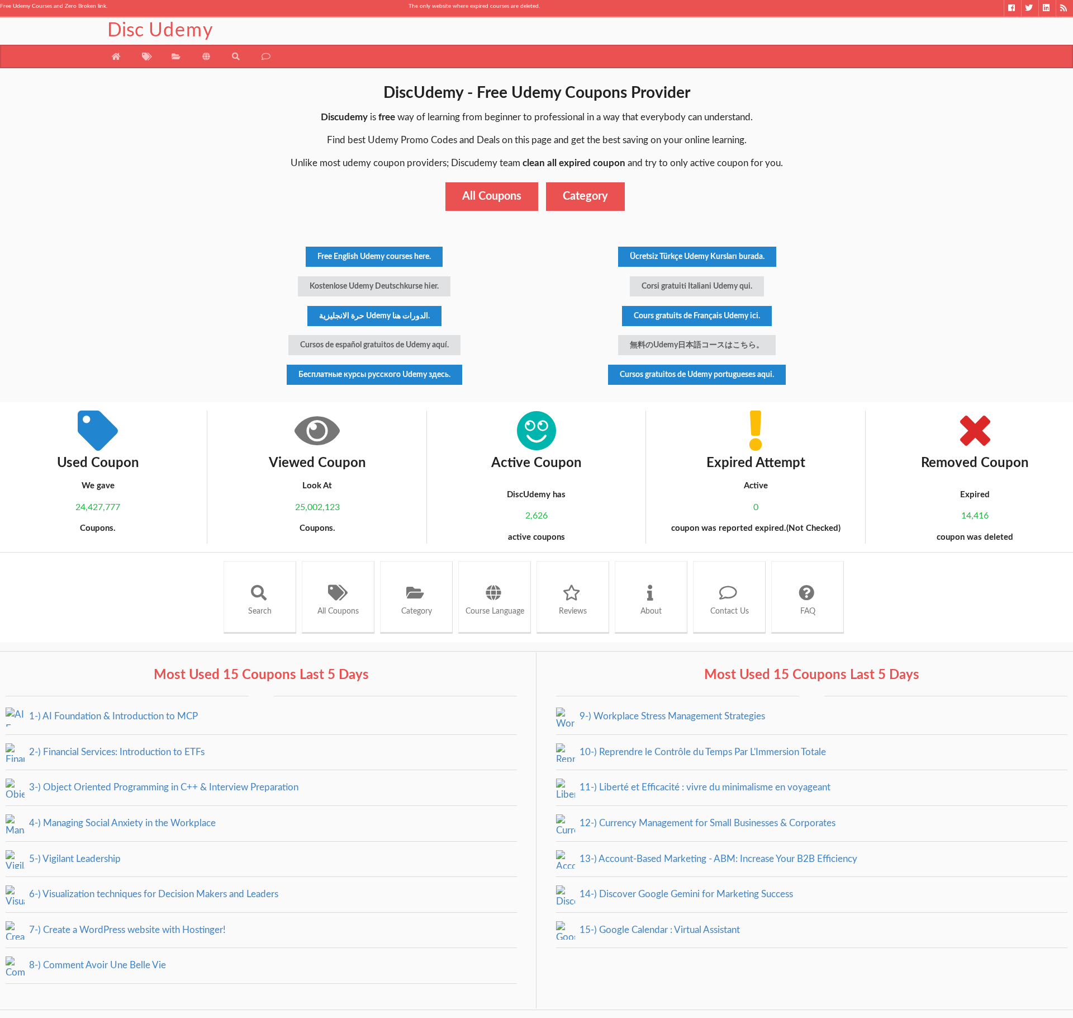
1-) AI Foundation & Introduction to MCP (112, 716)
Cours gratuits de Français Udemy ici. (697, 316)
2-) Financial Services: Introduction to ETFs (116, 752)
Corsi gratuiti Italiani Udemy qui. (697, 286)
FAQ (807, 611)
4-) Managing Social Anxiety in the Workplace (121, 823)
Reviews (573, 611)
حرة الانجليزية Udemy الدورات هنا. (374, 316)
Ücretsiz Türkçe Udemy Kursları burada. (697, 257)
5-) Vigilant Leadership (74, 859)
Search (260, 611)
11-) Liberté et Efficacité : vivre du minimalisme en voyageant (703, 787)
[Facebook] (1012, 8)
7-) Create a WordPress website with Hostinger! (126, 930)
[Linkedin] (1047, 8)
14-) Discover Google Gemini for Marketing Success (685, 894)
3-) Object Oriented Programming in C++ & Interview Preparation (162, 787)
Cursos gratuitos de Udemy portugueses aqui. (697, 375)
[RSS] (1064, 8)
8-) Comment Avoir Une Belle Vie (96, 965)
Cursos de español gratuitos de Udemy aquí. (374, 345)
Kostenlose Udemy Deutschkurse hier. (374, 286)
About (651, 611)
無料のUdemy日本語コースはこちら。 (697, 345)
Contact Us (729, 611)
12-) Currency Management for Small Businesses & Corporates (706, 823)
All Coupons (491, 196)
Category (585, 196)
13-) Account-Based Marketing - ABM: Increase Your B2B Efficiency (717, 859)
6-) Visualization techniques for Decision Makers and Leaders (152, 894)
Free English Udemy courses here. (374, 257)
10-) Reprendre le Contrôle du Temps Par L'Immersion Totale (701, 752)
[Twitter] (1029, 8)
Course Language (495, 611)
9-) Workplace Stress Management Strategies (671, 716)
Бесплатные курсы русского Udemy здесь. (374, 375)
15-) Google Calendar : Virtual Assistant (658, 930)
